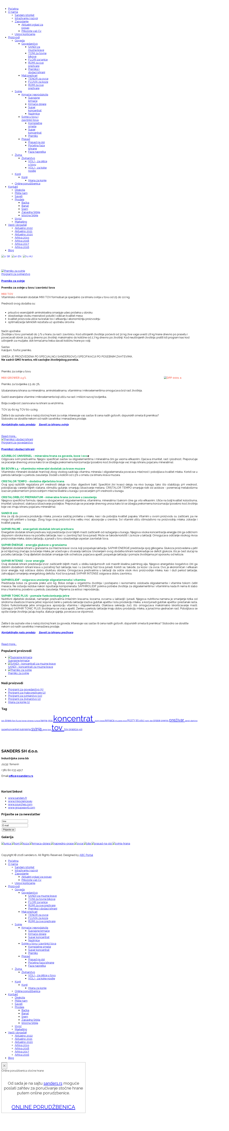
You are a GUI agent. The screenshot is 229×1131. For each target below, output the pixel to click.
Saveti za (45, 424)
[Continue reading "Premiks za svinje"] (20, 670)
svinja (37, 729)
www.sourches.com (20, 804)
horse (24, 720)
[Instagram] (17, 261)
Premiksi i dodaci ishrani (17, 449)
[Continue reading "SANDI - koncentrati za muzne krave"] (32, 663)
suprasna (25, 729)
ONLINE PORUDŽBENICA (43, 1107)
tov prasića (71, 729)
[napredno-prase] (62, 843)
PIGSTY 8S (133, 720)
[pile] (88, 843)
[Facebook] (4, 261)
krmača (110, 720)
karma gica (47, 720)
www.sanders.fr (17, 798)
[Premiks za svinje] (13, 271)
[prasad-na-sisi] (102, 843)
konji (97, 720)
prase (157, 720)
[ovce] (79, 843)
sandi (187, 720)
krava (102, 720)
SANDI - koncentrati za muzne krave (30, 666)
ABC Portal (86, 855)
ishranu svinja (60, 424)
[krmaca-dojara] (40, 843)
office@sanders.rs (21, 776)
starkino (193, 720)
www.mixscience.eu (20, 801)
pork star (149, 720)
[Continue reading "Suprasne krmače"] (20, 657)
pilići (142, 720)
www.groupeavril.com (21, 807)
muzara (119, 720)
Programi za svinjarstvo (15, 274)
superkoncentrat (10, 729)
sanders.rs (53, 1083)
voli (80, 729)
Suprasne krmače (19, 660)
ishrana (30, 720)
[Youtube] (11, 261)
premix (165, 720)
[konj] (16, 843)
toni (50, 729)
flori (14, 720)
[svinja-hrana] (121, 843)
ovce (125, 720)
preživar (177, 720)
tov (58, 727)
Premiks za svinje (13, 281)
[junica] (6, 843)
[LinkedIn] (23, 261)
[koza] (25, 843)
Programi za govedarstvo (17, 442)
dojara (8, 720)
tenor (45, 729)
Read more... (9, 436)
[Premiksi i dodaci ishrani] (17, 439)
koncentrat (74, 718)
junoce (37, 720)
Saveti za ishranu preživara (56, 632)
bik (3, 720)
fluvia (18, 720)
